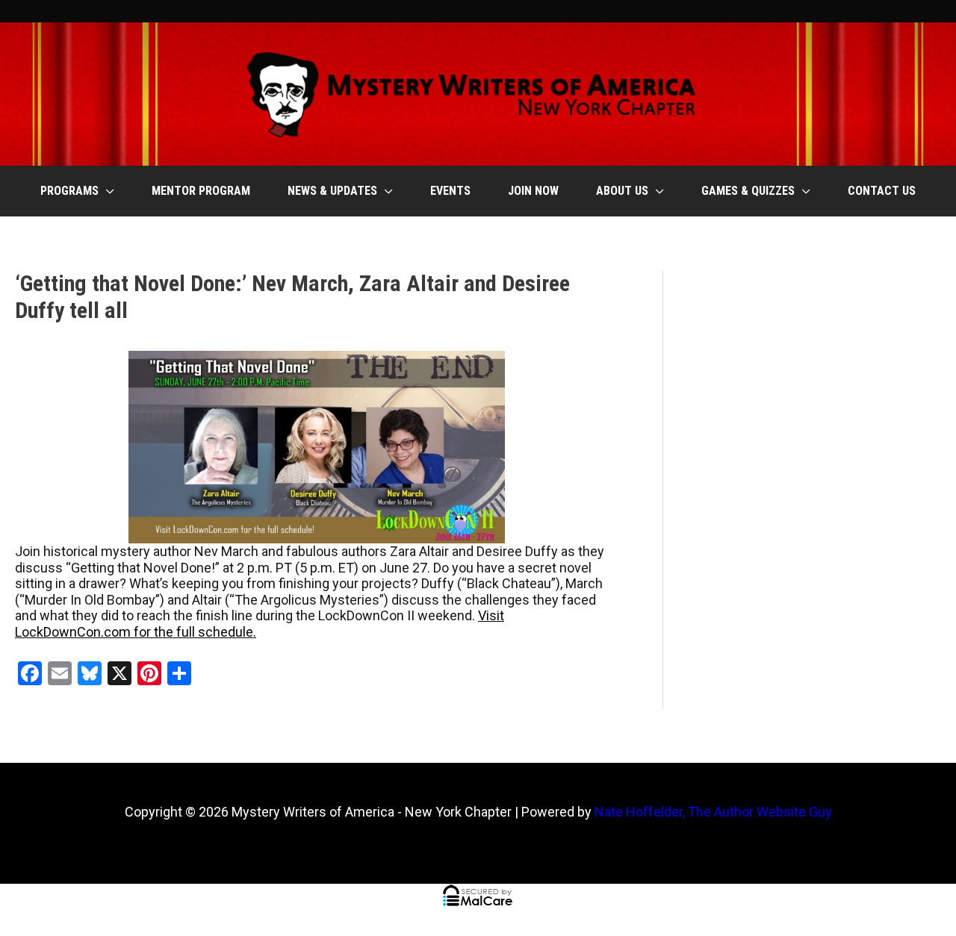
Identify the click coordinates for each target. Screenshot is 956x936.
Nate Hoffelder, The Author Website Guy (713, 812)
